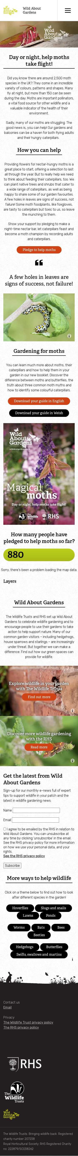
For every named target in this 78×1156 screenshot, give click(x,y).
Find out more (39, 697)
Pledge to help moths (39, 250)
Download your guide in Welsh (39, 413)
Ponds (50, 915)
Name (8, 810)
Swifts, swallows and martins (39, 954)
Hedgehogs (24, 947)
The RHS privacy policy (21, 1027)
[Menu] (67, 10)
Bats (41, 927)
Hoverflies (20, 908)
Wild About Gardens (32, 10)
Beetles (39, 935)
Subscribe (12, 866)
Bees (60, 927)
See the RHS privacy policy (24, 856)
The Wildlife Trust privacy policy (28, 1022)
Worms (19, 927)
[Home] (10, 10)
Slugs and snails (53, 908)
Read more (39, 747)
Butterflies (54, 947)
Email (7, 820)
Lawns (28, 915)
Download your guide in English (39, 401)
